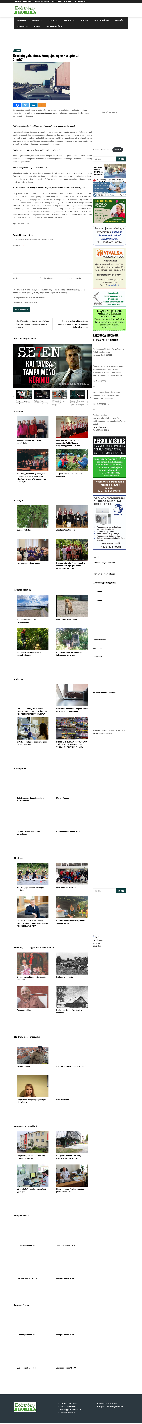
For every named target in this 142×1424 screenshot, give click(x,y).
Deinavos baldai (99, 640)
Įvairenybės (119, 20)
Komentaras (18, 245)
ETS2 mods (97, 656)
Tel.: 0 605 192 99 (80, 1)
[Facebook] (17, 105)
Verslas (17, 50)
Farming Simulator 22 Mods (104, 692)
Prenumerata (27, 1)
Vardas (16, 278)
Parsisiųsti (117, 150)
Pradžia (18, 1)
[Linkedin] (33, 105)
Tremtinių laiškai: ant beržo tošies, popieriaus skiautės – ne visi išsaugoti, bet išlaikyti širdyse (73, 324)
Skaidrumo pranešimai (54, 26)
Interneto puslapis (74, 278)
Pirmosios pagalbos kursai (104, 563)
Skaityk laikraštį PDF (101, 20)
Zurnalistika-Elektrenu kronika (102, 150)
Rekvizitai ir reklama (42, 1)
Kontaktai (67, 1)
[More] (42, 105)
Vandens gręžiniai (99, 730)
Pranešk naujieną (69, 20)
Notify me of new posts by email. (26, 302)
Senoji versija (57, 1)
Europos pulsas (22, 26)
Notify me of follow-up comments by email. (30, 298)
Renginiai (37, 26)
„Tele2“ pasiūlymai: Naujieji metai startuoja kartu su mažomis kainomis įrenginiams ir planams (33, 324)
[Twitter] (25, 105)
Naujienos (35, 20)
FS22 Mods (97, 601)
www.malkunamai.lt (100, 427)
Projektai (51, 20)
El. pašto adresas (46, 278)
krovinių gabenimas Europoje (40, 113)
